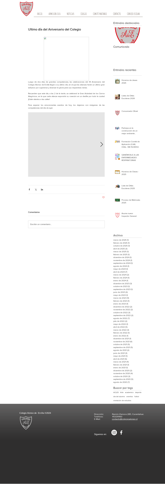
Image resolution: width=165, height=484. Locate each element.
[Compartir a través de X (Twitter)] (35, 189)
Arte (121, 392)
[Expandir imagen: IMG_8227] (66, 144)
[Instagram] (114, 432)
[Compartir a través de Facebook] (29, 189)
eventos (129, 396)
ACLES (116, 392)
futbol (136, 396)
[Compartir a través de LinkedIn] (42, 189)
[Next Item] (137, 35)
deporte (138, 392)
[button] (83, 14)
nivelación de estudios (122, 400)
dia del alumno (119, 396)
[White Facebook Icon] (121, 432)
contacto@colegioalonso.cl (125, 419)
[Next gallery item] (101, 144)
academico (129, 392)
